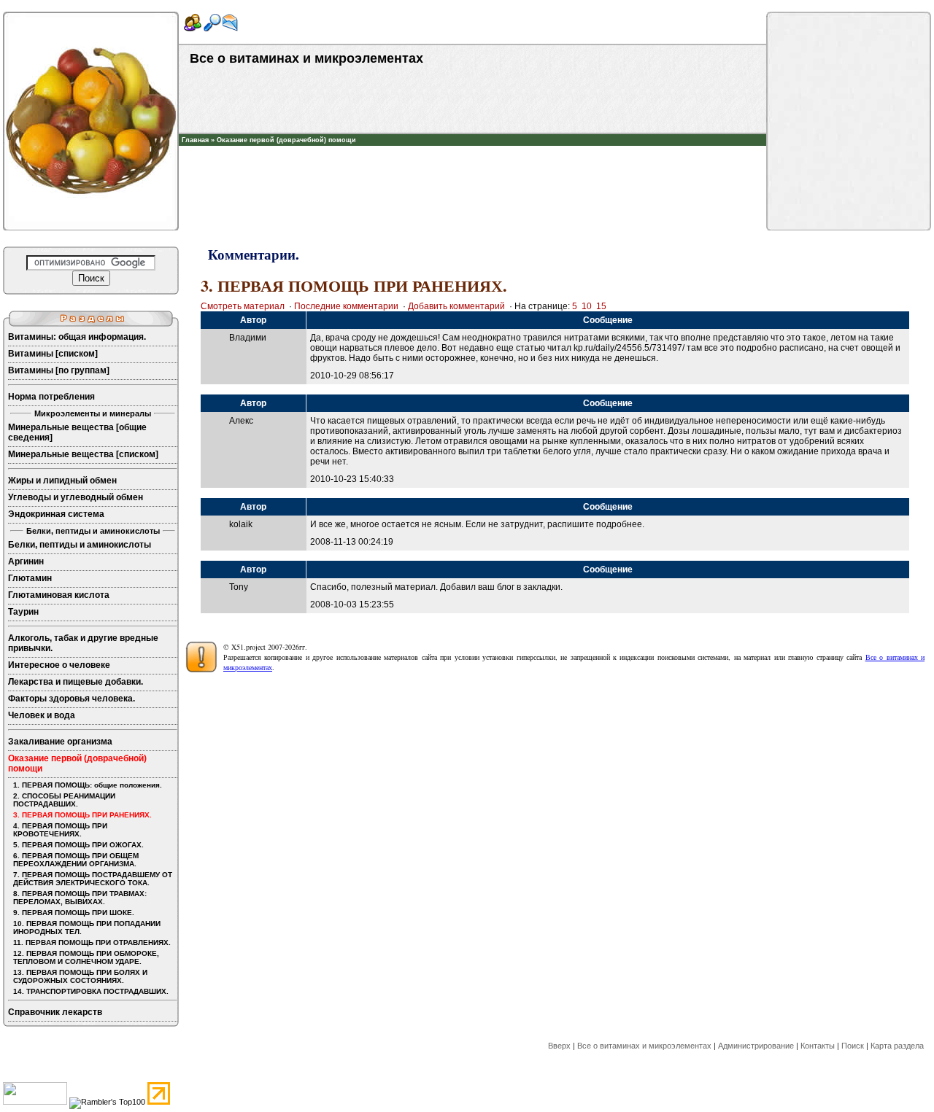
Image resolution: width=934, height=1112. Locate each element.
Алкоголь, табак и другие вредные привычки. (83, 643)
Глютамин (30, 578)
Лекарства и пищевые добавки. (75, 682)
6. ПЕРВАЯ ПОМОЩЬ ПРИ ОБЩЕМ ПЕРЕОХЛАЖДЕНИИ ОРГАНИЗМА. (76, 860)
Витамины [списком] (53, 354)
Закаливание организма (60, 741)
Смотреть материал (243, 306)
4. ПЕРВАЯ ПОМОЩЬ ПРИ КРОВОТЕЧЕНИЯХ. (60, 830)
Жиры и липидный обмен (62, 480)
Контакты (817, 1045)
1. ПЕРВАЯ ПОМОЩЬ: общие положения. (87, 785)
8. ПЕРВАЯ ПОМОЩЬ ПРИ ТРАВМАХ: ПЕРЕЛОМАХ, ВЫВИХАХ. (80, 898)
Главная (195, 140)
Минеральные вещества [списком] (83, 454)
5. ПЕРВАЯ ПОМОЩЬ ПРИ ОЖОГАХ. (78, 845)
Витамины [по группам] (58, 370)
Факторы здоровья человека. (71, 698)
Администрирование (756, 1045)
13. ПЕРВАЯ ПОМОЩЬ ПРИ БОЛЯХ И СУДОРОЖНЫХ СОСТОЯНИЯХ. (80, 976)
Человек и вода (41, 715)
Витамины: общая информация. (77, 337)
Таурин (23, 612)
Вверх (559, 1045)
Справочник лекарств (55, 1012)
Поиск (852, 1045)
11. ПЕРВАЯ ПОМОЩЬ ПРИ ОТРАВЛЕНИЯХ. (92, 942)
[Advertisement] (473, 168)
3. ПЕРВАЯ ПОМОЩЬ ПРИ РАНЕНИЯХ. (82, 815)
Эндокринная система (56, 514)
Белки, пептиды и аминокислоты (79, 545)
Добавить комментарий (456, 306)
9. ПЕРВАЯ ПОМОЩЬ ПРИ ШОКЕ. (73, 913)
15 (601, 306)
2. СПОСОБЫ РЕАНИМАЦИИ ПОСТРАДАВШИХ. (64, 800)
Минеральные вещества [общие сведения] (77, 432)
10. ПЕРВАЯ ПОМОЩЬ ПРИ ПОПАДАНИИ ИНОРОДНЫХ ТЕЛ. (87, 927)
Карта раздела (897, 1045)
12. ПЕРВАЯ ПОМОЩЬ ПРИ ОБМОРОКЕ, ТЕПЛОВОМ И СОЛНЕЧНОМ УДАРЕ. (86, 957)
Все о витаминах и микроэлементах (644, 1045)
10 (587, 306)
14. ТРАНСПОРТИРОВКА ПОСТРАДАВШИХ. (91, 991)
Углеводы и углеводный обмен (75, 497)
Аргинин (26, 561)
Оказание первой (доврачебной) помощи (286, 140)
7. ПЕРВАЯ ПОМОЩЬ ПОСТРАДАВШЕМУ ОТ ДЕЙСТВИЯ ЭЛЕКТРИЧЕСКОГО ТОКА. (92, 879)
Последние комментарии (346, 306)
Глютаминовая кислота (58, 595)
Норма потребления (51, 397)
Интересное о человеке (59, 665)
